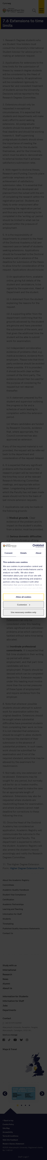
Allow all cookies (23, 597)
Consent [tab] (8, 553)
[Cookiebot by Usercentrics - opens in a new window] (33, 546)
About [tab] (38, 553)
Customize (22, 604)
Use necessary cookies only (23, 612)
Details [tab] (23, 553)
